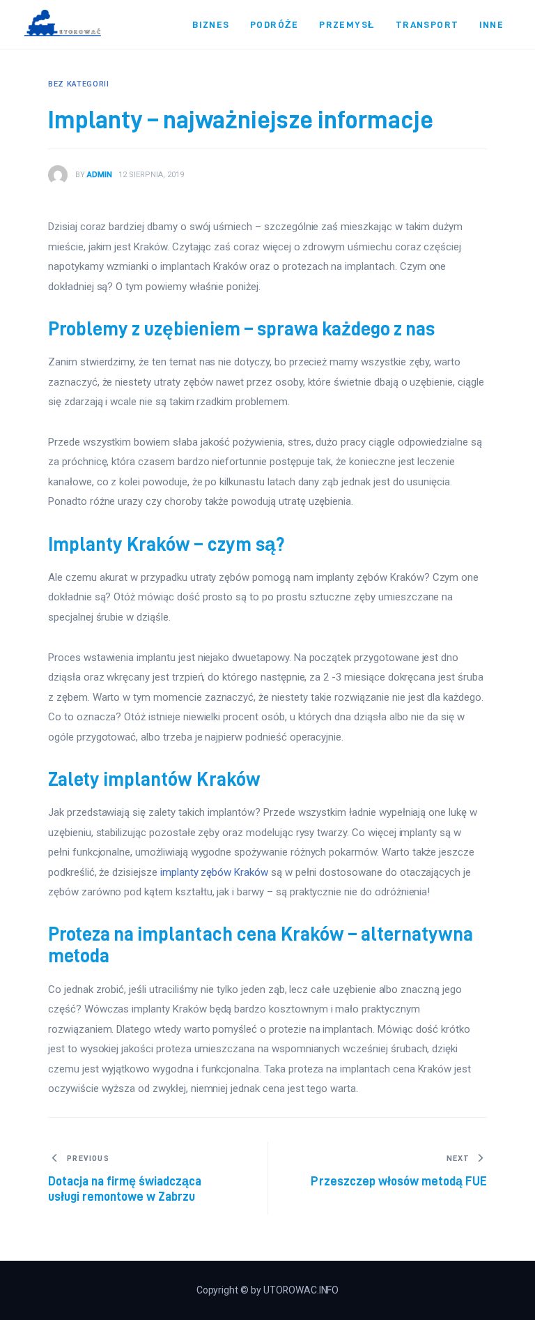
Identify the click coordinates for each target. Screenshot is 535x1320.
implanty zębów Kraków (214, 872)
